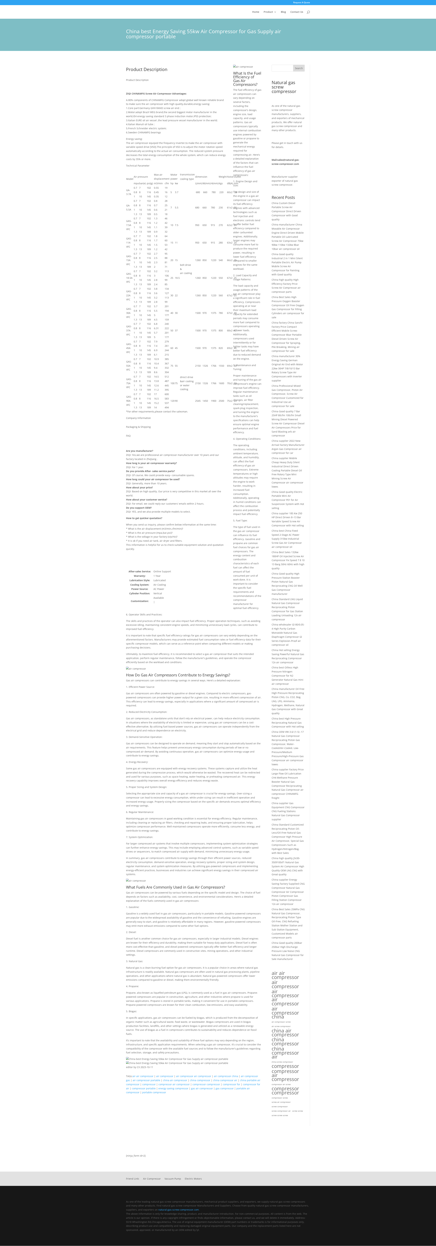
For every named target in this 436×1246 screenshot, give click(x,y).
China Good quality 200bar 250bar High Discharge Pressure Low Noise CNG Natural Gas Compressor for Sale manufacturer (288, 951)
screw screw (297, 1111)
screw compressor (280, 1106)
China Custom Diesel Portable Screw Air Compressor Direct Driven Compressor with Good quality (286, 211)
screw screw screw (280, 1115)
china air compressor (175, 1080)
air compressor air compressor (193, 1076)
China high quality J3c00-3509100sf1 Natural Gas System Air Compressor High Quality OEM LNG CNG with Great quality (288, 866)
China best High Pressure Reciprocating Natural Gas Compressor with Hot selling (288, 722)
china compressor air (225, 1080)
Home (255, 12)
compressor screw (280, 1098)
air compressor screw (281, 1022)
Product (268, 12)
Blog (283, 12)
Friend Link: (132, 1179)
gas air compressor (202, 1088)
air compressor (164, 1076)
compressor (149, 1084)
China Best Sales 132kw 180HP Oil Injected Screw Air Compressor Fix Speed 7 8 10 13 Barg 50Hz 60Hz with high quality (288, 560)
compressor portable (144, 1088)
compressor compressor (206, 1084)
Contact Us (296, 12)
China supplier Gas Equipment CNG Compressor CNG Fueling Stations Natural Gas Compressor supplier (288, 811)
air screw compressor (281, 1026)
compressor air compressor (174, 1084)
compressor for (231, 1084)
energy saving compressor (173, 1088)
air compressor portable (146, 1080)
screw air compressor (281, 1102)
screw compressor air (281, 1111)
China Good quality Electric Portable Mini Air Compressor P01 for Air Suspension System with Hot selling (288, 500)
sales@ (281, 159)
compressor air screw (281, 1084)
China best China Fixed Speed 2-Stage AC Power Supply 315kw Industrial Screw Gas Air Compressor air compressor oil (287, 538)
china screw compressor (282, 1062)
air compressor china (226, 1076)
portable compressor (154, 1092)
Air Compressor (152, 1179)
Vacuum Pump (173, 1179)
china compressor (200, 1080)
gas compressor (225, 1088)
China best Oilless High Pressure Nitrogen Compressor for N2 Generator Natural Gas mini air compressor (287, 675)
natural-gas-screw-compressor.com (178, 1209)
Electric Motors (193, 1179)
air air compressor (143, 1076)
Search (299, 68)
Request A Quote (301, 3)
